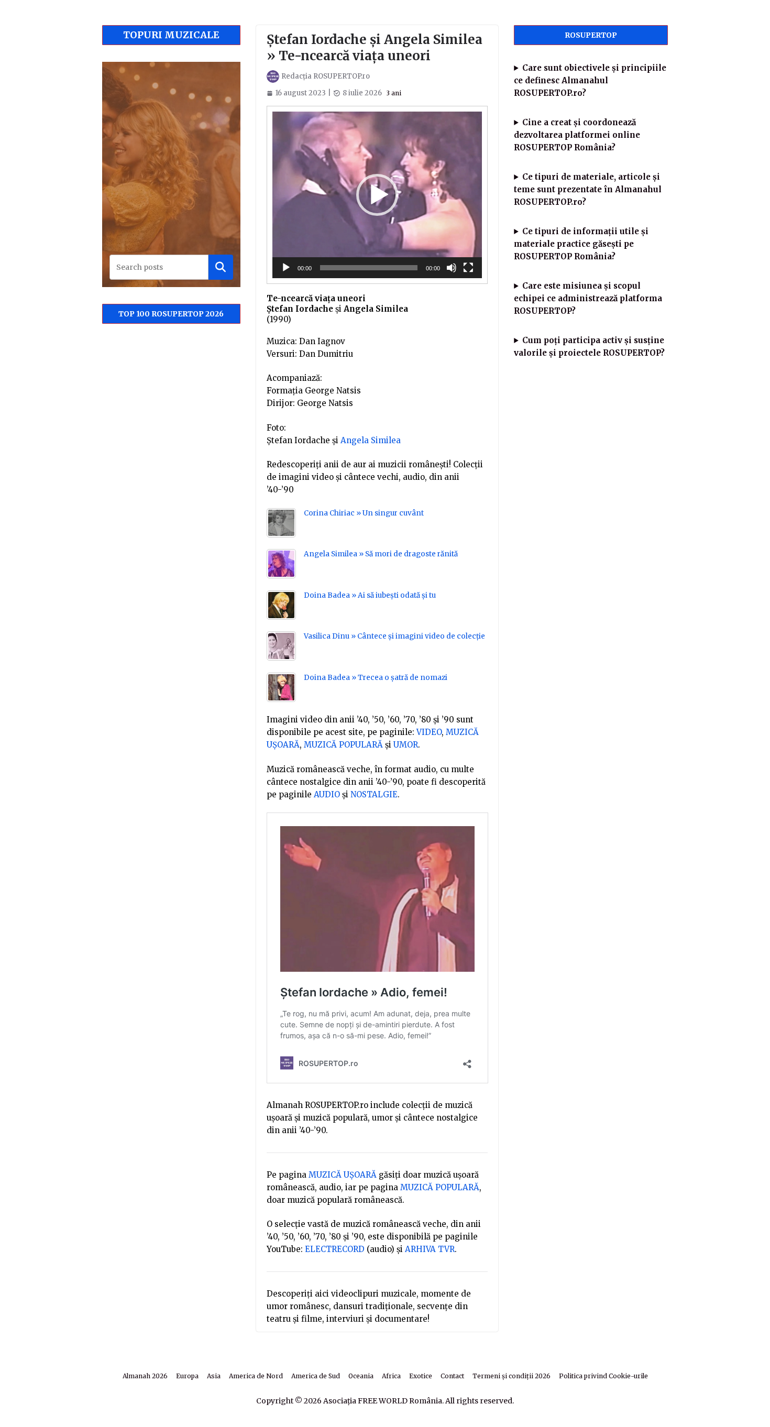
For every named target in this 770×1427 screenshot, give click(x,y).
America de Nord (256, 1376)
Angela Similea (370, 440)
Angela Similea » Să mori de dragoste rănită (381, 554)
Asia (214, 1376)
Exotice (420, 1376)
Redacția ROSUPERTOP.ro (325, 76)
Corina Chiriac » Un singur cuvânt (364, 513)
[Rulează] (286, 267)
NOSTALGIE (374, 794)
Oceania (360, 1376)
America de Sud (315, 1376)
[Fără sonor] (451, 267)
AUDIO (327, 794)
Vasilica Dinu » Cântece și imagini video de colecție (394, 636)
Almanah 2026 (145, 1376)
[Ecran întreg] (468, 267)
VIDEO (429, 732)
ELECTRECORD (335, 1249)
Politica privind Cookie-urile (603, 1376)
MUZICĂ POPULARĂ (343, 745)
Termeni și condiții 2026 (511, 1376)
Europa (187, 1376)
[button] (377, 195)
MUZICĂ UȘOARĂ (343, 1175)
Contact (452, 1376)
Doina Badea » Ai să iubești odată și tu (370, 595)
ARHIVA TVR (430, 1249)
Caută (220, 267)
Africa (391, 1376)
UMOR (405, 745)
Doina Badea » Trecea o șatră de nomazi (375, 677)
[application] (377, 195)
